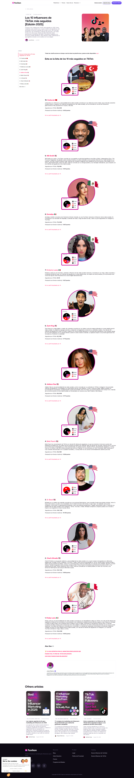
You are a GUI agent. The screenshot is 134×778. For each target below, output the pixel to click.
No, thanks (6, 771)
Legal (73, 753)
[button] (57, 3)
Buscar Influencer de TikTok (98, 756)
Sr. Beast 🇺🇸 (51, 500)
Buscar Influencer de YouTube (99, 753)
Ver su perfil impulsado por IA (53, 115)
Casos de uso (69, 2)
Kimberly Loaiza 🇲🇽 (54, 270)
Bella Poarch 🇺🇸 (52, 441)
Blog (54, 753)
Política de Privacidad (78, 756)
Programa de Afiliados (59, 762)
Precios (63, 2)
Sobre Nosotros (57, 756)
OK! (26, 771)
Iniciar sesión (98, 3)
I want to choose (16, 771)
